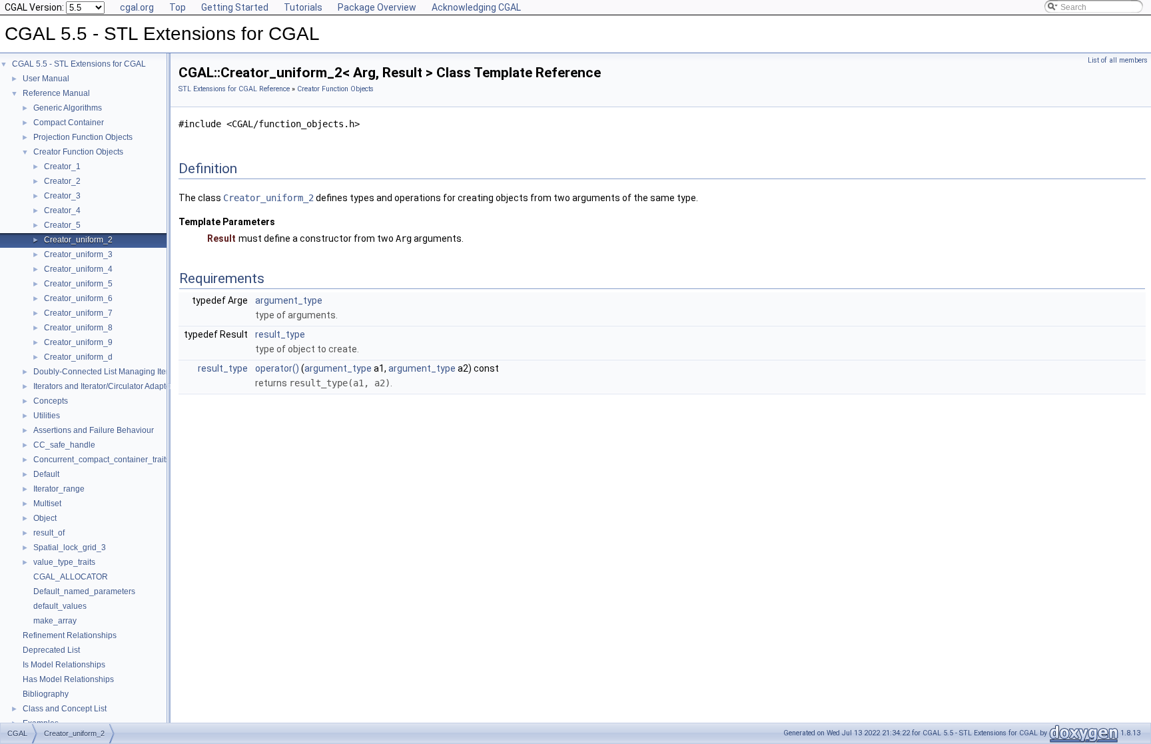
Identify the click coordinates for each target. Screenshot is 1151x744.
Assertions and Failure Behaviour (93, 430)
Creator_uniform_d (78, 357)
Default (46, 474)
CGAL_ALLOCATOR (70, 576)
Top (177, 7)
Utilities (46, 415)
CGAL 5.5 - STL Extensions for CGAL (79, 64)
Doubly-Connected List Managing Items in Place (120, 371)
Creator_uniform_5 (78, 283)
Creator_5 (62, 225)
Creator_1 (62, 166)
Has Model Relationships (68, 679)
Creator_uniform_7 (78, 313)
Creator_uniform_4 (78, 269)
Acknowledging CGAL (476, 7)
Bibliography (46, 694)
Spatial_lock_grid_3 (69, 547)
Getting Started (234, 7)
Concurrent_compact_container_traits (101, 459)
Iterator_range (59, 489)
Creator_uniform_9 (78, 342)
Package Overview (377, 7)
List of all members (1118, 60)
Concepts (50, 401)
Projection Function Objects (83, 137)
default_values (60, 606)
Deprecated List (51, 650)
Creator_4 (62, 210)
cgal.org (137, 7)
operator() (277, 368)
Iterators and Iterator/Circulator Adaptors (105, 386)
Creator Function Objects (78, 152)
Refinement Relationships (70, 635)
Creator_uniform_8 (78, 327)
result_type (280, 334)
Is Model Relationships (64, 664)
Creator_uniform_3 (78, 254)
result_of (49, 533)
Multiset (47, 503)
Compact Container (68, 122)
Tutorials (303, 7)
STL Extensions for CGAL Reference (234, 89)
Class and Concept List (65, 708)
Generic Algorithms (67, 108)
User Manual (46, 78)
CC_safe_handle (64, 445)
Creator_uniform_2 (78, 239)
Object (45, 518)
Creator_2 (62, 181)
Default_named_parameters (84, 591)
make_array (55, 620)
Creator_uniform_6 (78, 298)
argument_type (288, 300)
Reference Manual (56, 93)
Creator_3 (62, 195)
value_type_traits (64, 562)
